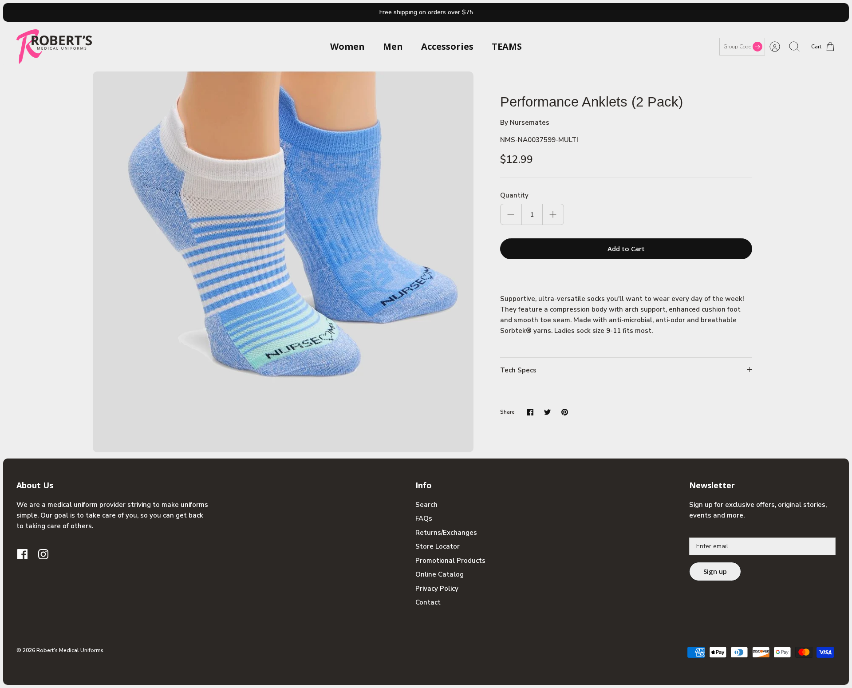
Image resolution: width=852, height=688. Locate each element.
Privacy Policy (436, 588)
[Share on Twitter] (547, 412)
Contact (428, 602)
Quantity (514, 195)
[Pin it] (564, 412)
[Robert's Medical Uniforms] (54, 46)
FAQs (423, 518)
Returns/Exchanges (446, 532)
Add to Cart (626, 248)
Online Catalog (439, 574)
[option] (283, 261)
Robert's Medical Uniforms (69, 650)
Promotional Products (450, 560)
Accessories (447, 46)
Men (393, 46)
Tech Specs (518, 370)
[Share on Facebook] (530, 412)
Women (347, 46)
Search (426, 504)
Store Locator (437, 546)
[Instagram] (43, 554)
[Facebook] (22, 554)
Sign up (715, 571)
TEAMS (507, 46)
